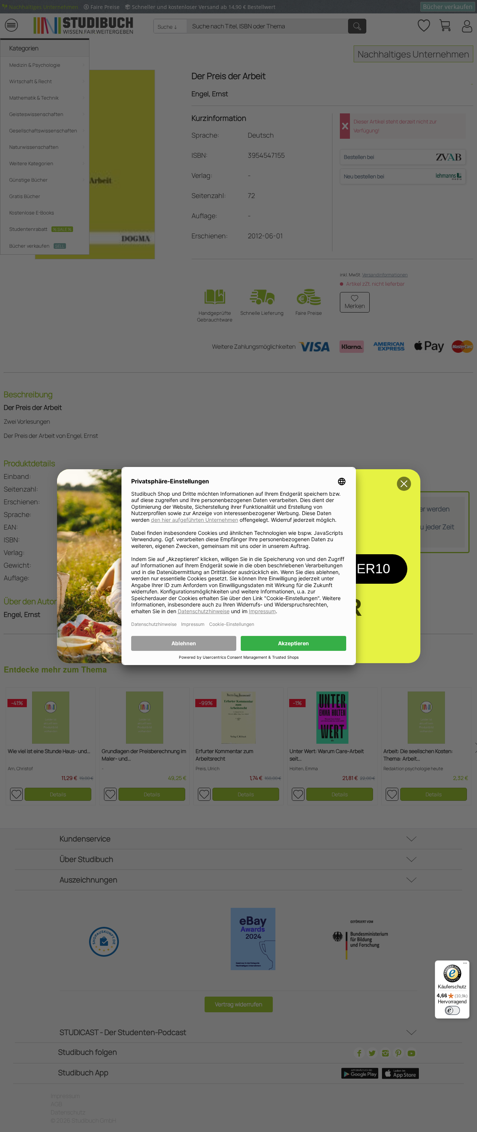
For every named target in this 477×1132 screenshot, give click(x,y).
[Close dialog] (404, 483)
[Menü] (465, 964)
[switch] (452, 1010)
